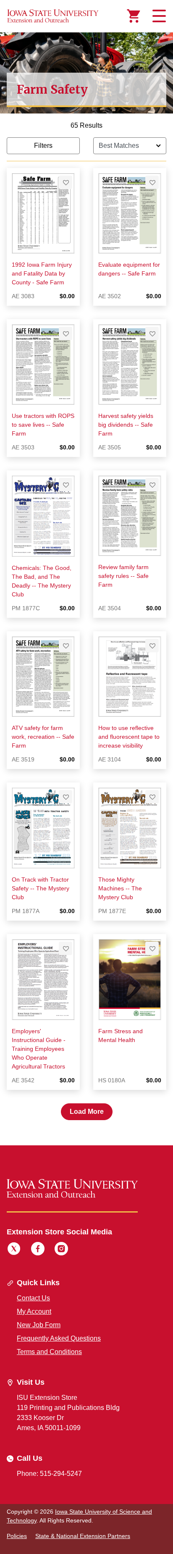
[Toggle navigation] (157, 16)
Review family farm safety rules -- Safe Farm (123, 576)
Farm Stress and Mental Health (120, 1035)
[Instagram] (61, 1249)
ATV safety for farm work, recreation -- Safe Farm (43, 736)
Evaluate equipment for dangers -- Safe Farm (129, 269)
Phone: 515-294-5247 (49, 1473)
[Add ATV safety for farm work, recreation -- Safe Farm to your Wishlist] (65, 645)
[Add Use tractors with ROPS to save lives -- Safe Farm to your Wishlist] (65, 333)
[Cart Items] (133, 16)
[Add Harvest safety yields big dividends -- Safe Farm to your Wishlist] (152, 333)
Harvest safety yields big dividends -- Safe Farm (125, 424)
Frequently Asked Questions (59, 1338)
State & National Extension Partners (82, 1536)
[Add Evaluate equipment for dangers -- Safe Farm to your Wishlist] (152, 182)
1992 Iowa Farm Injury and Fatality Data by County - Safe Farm (42, 273)
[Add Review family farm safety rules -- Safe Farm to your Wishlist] (152, 484)
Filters (43, 145)
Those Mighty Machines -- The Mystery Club (120, 888)
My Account (34, 1311)
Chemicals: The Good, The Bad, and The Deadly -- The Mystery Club (41, 581)
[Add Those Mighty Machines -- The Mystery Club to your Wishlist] (152, 796)
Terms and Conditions (49, 1351)
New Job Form (38, 1324)
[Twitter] (14, 1249)
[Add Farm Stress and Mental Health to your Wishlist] (152, 948)
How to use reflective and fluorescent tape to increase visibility (129, 736)
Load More (87, 1111)
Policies (17, 1536)
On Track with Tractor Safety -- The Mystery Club (40, 888)
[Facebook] (38, 1249)
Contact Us (33, 1298)
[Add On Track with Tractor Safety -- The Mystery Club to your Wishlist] (65, 796)
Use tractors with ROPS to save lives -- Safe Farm (43, 424)
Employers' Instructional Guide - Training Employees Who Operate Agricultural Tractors (39, 1049)
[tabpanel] (86, 620)
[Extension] (53, 16)
